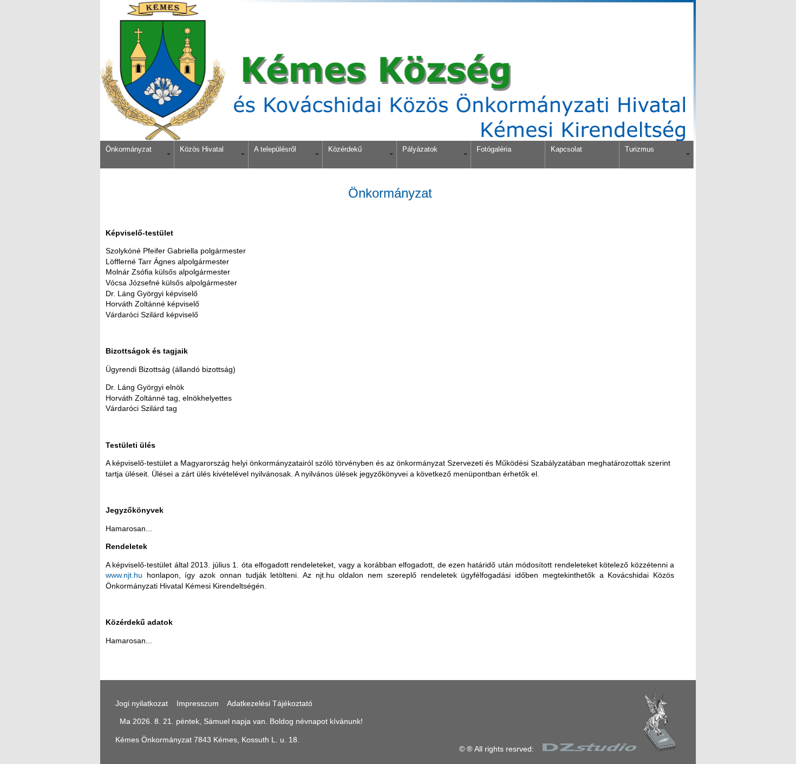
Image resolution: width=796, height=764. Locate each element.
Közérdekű (345, 149)
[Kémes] (398, 138)
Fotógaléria (494, 149)
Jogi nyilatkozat (141, 703)
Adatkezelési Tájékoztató (269, 703)
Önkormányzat (129, 149)
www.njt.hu (124, 575)
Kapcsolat (566, 149)
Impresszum (198, 703)
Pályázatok (420, 149)
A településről (275, 149)
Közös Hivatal (202, 149)
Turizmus (639, 149)
